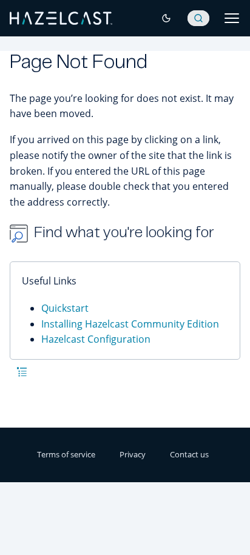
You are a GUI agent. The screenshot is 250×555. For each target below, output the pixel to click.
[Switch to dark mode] (166, 18)
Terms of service (66, 454)
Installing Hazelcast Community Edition (130, 324)
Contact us (189, 454)
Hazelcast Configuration (95, 339)
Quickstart (65, 308)
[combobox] (198, 18)
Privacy (133, 454)
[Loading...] (198, 18)
